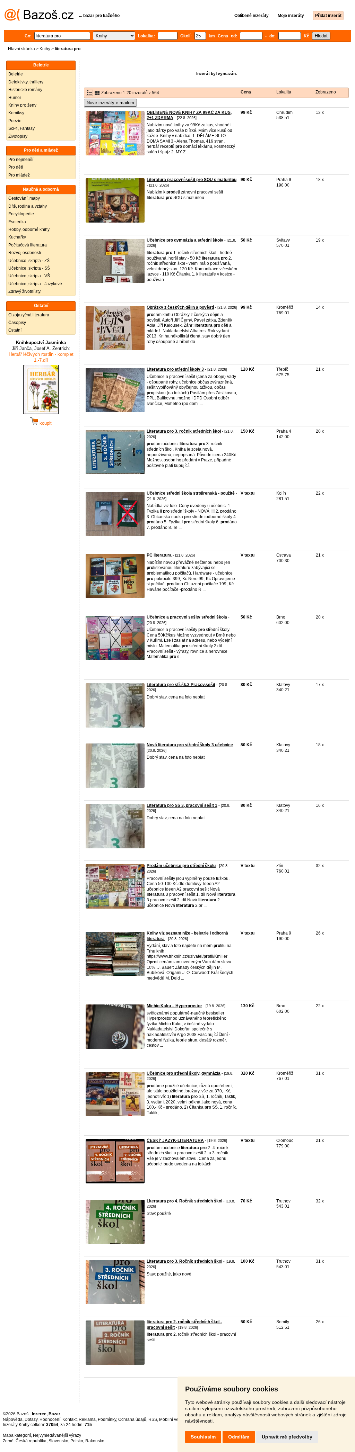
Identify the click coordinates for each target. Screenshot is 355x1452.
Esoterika (17, 221)
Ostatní (14, 330)
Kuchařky (17, 237)
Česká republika (31, 1441)
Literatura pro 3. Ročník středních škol (184, 1261)
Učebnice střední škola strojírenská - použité (191, 493)
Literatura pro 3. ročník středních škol (184, 431)
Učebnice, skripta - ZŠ (29, 260)
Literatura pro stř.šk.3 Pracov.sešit (181, 684)
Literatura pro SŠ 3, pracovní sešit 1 (182, 805)
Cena (246, 92)
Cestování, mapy (24, 198)
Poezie (14, 120)
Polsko (76, 1441)
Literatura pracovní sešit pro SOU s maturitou (191, 179)
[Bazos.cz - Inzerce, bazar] (39, 19)
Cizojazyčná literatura (28, 315)
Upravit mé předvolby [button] (287, 1437)
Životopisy (17, 136)
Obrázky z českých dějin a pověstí (180, 307)
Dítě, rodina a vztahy (27, 206)
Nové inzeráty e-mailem (110, 102)
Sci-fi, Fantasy (21, 128)
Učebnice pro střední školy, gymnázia (183, 1073)
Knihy (45, 48)
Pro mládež (19, 175)
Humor (14, 97)
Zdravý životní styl (25, 291)
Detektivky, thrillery (25, 82)
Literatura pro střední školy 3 (175, 369)
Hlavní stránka (21, 48)
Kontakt (69, 1419)
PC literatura (159, 555)
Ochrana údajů (132, 1419)
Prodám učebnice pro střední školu (181, 865)
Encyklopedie (21, 213)
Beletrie (15, 74)
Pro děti (15, 167)
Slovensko (58, 1441)
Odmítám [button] (238, 1437)
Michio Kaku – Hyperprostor (174, 1005)
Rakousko (94, 1441)
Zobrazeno (325, 92)
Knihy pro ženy (22, 105)
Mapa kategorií (17, 1435)
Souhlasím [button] (203, 1437)
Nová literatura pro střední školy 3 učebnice (190, 744)
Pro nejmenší (20, 159)
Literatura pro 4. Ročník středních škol (184, 1201)
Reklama (87, 1419)
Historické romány (25, 89)
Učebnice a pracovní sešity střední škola (187, 617)
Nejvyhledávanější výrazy (57, 1435)
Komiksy (16, 112)
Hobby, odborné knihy (29, 229)
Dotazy (31, 1419)
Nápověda (13, 1419)
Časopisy (17, 322)
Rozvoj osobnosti (24, 252)
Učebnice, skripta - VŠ (29, 275)
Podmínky (107, 1419)
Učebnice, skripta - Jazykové (35, 283)
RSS (152, 1419)
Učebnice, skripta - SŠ (29, 268)
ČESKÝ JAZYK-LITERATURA (175, 1140)
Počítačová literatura (27, 245)
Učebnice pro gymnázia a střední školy (185, 240)
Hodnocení (50, 1419)
